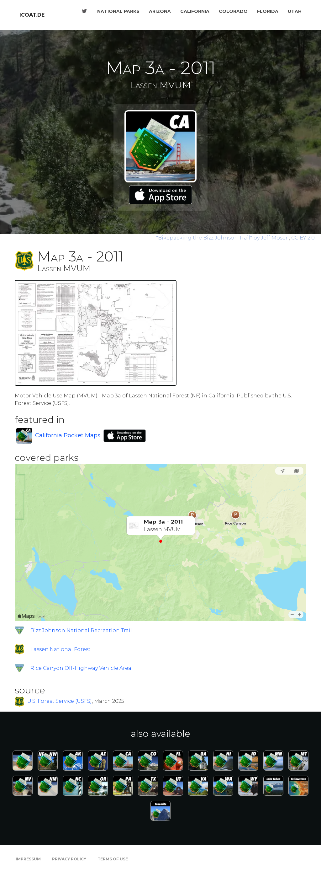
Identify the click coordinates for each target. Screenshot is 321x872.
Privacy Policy (69, 859)
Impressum (28, 859)
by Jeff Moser (222, 238)
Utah (295, 11)
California (194, 11)
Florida (267, 11)
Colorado (233, 11)
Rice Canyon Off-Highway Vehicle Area (80, 668)
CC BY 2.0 (303, 238)
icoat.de (32, 15)
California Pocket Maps (67, 435)
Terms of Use (112, 859)
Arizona (160, 11)
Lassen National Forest (60, 649)
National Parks (118, 11)
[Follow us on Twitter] (84, 11)
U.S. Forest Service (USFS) (59, 701)
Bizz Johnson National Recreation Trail (81, 630)
